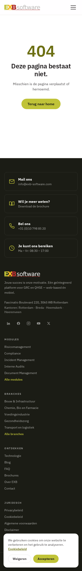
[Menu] (73, 7)
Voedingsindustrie (17, 414)
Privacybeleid (13, 510)
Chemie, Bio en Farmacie (21, 408)
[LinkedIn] (8, 323)
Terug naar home (41, 104)
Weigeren (19, 559)
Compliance (12, 353)
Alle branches (14, 434)
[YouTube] (38, 323)
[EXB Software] (22, 7)
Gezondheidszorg (16, 421)
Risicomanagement (17, 347)
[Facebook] (18, 323)
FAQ (7, 469)
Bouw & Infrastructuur (19, 401)
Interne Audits (14, 366)
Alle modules (13, 379)
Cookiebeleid (13, 517)
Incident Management (19, 360)
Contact (9, 488)
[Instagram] (28, 323)
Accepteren (46, 559)
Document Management (20, 373)
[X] (48, 323)
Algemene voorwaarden (20, 523)
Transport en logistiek (19, 427)
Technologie (12, 456)
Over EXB (10, 482)
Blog (7, 462)
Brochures (11, 475)
